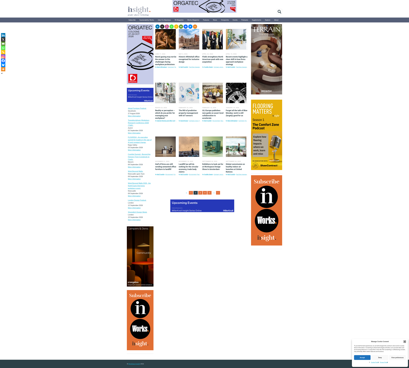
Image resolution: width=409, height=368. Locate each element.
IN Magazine (179, 20)
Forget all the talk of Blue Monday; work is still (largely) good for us (236, 113)
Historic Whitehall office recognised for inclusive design (189, 59)
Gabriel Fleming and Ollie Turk (166, 121)
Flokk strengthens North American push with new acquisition (212, 59)
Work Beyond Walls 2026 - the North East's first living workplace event (139, 185)
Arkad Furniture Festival (137, 108)
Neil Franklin (184, 67)
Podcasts (244, 20)
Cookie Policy (375, 362)
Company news (218, 67)
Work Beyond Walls (135, 171)
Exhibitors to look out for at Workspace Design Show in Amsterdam (212, 166)
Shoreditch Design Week (137, 212)
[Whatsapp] (171, 26)
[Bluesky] (190, 26)
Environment (216, 121)
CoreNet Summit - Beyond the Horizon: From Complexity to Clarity (139, 156)
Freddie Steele (208, 67)
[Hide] (2, 73)
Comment (171, 67)
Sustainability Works (146, 20)
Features (206, 20)
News (215, 20)
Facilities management (196, 67)
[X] (162, 26)
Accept (362, 358)
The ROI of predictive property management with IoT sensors (188, 113)
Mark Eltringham (162, 67)
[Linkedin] (157, 26)
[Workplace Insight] (139, 11)
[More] (195, 26)
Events (235, 20)
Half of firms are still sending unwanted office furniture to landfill (165, 166)
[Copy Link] (176, 26)
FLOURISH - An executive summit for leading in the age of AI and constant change (139, 139)
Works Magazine (193, 20)
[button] (405, 341)
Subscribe (132, 20)
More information (134, 116)
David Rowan (184, 121)
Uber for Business (164, 20)
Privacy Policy (384, 362)
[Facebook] (186, 26)
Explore (267, 20)
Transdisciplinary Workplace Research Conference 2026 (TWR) (138, 122)
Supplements (256, 20)
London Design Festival (137, 200)
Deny (380, 358)
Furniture (176, 174)
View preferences (397, 358)
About (276, 20)
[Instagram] (167, 26)
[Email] (181, 26)
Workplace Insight (134, 364)
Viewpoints (225, 20)
